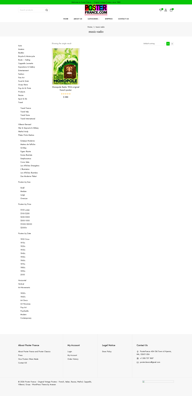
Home (65, 19)
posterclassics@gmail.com (150, 362)
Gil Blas (23, 148)
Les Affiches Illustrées (29, 172)
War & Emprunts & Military (28, 128)
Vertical (21, 284)
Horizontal (22, 280)
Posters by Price (24, 204)
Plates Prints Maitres (26, 135)
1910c (22, 242)
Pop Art (23, 307)
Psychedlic (24, 311)
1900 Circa (24, 239)
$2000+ (23, 227)
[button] (66, 80)
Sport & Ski (22, 99)
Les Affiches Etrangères (29, 165)
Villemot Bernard (24, 124)
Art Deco (24, 300)
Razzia (20, 95)
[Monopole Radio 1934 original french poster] (66, 66)
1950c (22, 257)
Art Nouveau (25, 304)
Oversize (23, 198)
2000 (22, 274)
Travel (20, 102)
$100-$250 (25, 213)
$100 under (25, 210)
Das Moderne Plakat (28, 176)
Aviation (21, 49)
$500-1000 (25, 220)
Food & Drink (23, 81)
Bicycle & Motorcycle (26, 56)
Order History (73, 359)
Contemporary (25, 318)
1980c (22, 267)
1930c (22, 250)
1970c (22, 264)
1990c (22, 271)
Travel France (25, 108)
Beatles (21, 53)
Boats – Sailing (24, 60)
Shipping (109, 19)
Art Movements (24, 287)
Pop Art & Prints (24, 88)
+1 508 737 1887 (147, 358)
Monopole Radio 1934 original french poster (65, 88)
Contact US (22, 363)
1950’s (23, 293)
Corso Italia (24, 162)
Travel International (27, 118)
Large (22, 195)
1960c (22, 260)
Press (20, 355)
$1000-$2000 (26, 224)
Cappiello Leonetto (25, 63)
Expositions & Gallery (26, 67)
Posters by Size (24, 182)
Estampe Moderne (27, 141)
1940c (22, 253)
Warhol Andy (23, 131)
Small (22, 188)
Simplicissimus (25, 158)
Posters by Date (24, 233)
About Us (78, 19)
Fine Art (21, 77)
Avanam (53, 384)
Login (70, 351)
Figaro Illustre (25, 151)
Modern (23, 314)
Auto (20, 45)
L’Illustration (24, 169)
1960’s (23, 297)
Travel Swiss (25, 115)
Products (21, 91)
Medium (23, 191)
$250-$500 (25, 217)
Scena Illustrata (26, 155)
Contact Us (123, 19)
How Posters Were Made (28, 359)
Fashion (21, 74)
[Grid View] (168, 44)
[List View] (172, 44)
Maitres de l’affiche (27, 144)
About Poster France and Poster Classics (34, 351)
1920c (22, 246)
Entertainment (23, 70)
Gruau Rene (23, 84)
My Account (72, 355)
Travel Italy (24, 111)
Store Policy (107, 351)
